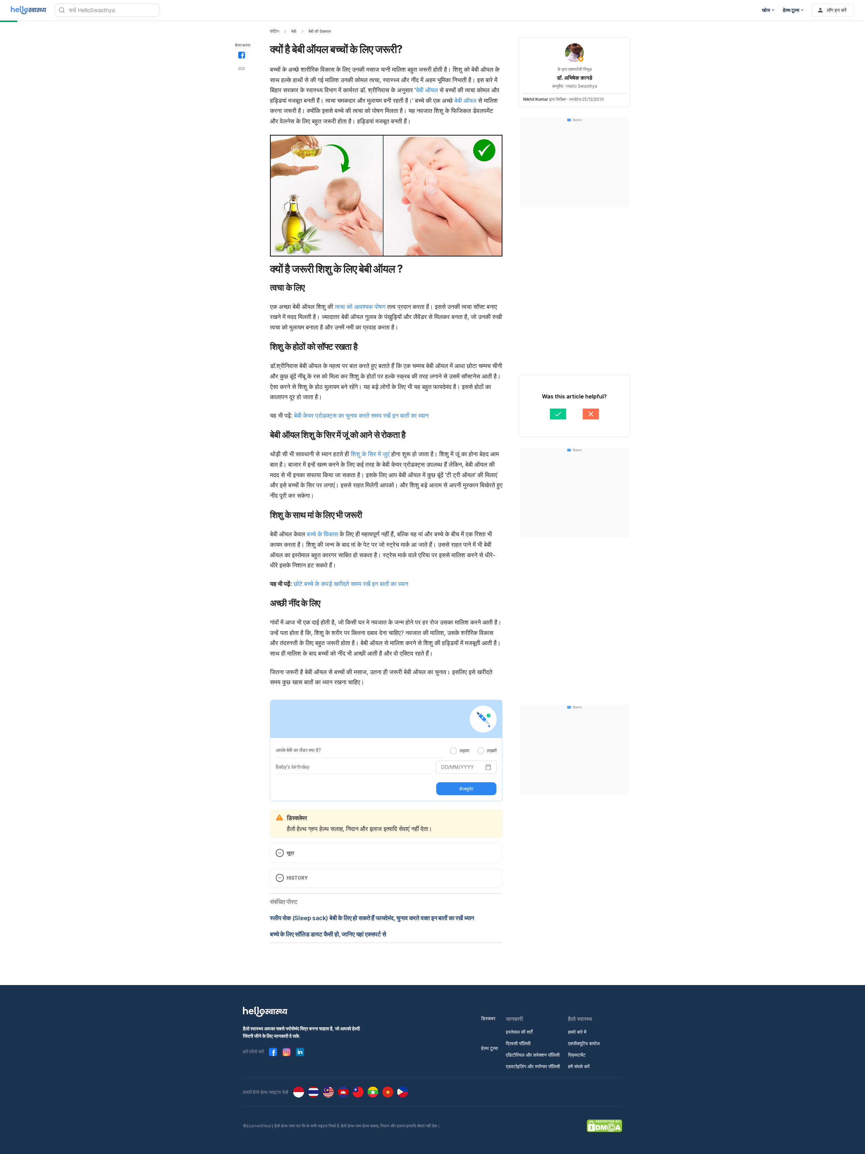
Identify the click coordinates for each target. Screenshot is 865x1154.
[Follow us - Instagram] (286, 1052)
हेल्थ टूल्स (489, 1048)
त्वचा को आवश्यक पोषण (360, 306)
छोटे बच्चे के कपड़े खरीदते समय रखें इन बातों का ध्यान (351, 583)
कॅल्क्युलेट (466, 788)
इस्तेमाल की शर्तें (519, 1032)
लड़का (464, 750)
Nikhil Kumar (535, 99)
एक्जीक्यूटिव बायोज (584, 1043)
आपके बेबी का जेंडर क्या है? (298, 750)
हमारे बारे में (577, 1032)
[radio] (453, 750)
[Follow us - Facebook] (273, 1052)
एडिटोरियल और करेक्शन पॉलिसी (533, 1055)
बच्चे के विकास (322, 534)
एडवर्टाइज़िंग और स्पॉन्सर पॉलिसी (533, 1066)
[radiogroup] (473, 750)
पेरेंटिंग (274, 31)
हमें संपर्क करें (579, 1066)
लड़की (492, 750)
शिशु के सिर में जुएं (370, 454)
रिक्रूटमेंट (577, 1055)
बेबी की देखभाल (319, 31)
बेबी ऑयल (427, 90)
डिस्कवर (488, 1018)
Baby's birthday (293, 766)
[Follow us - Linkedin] (300, 1052)
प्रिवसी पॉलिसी (518, 1043)
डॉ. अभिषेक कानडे (574, 77)
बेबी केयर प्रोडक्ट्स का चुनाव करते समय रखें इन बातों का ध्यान (361, 415)
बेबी (293, 31)
